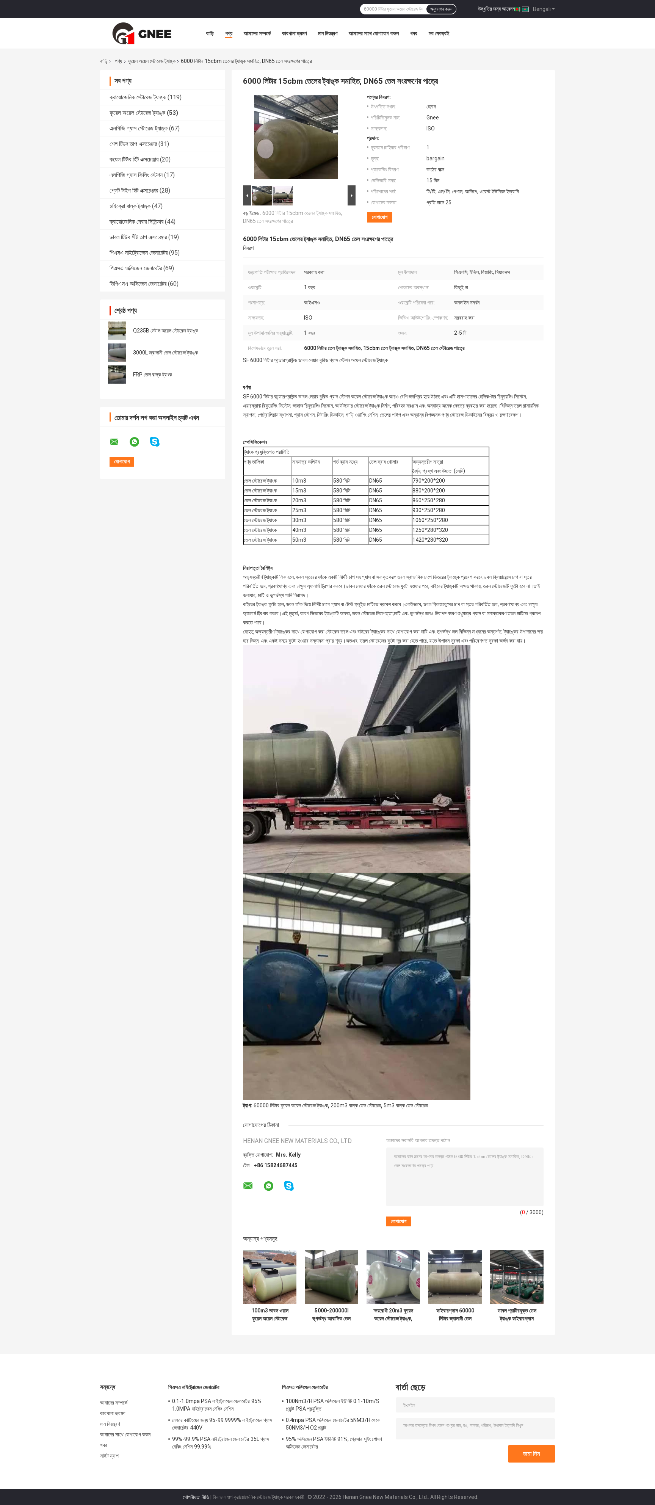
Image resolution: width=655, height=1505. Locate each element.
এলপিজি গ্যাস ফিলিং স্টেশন (136, 175)
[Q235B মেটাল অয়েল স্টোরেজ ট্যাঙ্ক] (117, 330)
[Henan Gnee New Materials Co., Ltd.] (141, 33)
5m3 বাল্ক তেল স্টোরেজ (406, 1105)
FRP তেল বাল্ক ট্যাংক (152, 375)
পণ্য (228, 33)
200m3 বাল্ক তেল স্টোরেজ (356, 1105)
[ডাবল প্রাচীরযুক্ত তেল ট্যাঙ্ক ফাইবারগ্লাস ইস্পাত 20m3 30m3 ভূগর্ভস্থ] (517, 1277)
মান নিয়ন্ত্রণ (327, 33)
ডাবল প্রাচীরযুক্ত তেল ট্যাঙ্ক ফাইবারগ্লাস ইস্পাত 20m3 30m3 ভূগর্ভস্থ (516, 1314)
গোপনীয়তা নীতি (196, 1497)
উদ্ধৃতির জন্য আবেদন (496, 9)
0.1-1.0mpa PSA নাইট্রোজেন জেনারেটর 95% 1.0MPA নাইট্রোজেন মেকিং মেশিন (217, 1405)
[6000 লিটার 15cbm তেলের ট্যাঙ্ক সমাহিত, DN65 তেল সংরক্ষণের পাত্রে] (296, 138)
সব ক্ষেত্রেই (439, 33)
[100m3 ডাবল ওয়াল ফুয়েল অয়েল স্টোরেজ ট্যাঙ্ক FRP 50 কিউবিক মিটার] (269, 1277)
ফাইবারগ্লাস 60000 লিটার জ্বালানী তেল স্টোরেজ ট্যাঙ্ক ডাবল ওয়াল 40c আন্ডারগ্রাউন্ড (455, 1314)
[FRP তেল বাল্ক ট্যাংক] (117, 374)
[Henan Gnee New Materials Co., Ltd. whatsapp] (139, 442)
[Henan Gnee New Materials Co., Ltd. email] (119, 442)
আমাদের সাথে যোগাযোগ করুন (374, 33)
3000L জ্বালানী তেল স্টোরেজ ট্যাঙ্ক (165, 353)
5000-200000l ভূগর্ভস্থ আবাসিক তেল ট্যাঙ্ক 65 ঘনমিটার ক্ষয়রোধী (331, 1314)
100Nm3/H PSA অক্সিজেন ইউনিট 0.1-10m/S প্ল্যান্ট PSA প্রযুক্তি (332, 1405)
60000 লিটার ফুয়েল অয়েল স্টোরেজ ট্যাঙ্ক (291, 1105)
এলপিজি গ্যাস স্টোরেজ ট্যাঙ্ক (139, 128)
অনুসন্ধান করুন (441, 9)
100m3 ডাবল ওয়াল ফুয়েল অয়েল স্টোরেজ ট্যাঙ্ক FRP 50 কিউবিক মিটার (270, 1314)
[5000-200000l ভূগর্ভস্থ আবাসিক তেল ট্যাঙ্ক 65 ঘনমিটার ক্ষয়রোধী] (331, 1277)
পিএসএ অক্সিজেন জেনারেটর (136, 268)
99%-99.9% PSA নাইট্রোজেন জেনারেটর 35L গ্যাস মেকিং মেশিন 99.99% (220, 1443)
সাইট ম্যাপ (109, 1456)
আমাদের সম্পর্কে (257, 33)
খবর (413, 33)
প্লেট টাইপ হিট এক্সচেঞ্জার (134, 190)
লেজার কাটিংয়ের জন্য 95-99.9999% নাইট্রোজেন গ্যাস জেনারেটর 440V (222, 1424)
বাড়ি (210, 33)
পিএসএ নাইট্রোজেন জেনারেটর (139, 252)
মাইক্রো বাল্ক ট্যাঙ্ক (130, 206)
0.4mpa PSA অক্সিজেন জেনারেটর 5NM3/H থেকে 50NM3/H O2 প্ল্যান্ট (333, 1424)
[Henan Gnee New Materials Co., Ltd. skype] (159, 441)
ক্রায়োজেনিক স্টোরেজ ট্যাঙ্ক (138, 97)
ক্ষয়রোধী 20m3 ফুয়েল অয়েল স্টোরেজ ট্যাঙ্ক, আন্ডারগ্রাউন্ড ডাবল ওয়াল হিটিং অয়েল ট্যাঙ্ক (393, 1314)
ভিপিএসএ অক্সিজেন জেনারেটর (138, 283)
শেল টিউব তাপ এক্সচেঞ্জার (133, 143)
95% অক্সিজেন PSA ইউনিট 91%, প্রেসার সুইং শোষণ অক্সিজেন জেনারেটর (334, 1443)
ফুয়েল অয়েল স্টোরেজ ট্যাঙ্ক (152, 61)
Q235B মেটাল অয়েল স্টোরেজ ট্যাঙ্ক (165, 331)
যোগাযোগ (379, 217)
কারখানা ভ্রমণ (294, 33)
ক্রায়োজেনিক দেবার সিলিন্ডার (136, 221)
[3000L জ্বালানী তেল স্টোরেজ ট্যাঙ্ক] (117, 352)
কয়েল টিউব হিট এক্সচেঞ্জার (134, 159)
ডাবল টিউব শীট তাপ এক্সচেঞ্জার (138, 237)
